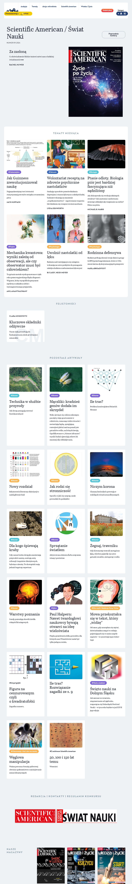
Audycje (24, 6)
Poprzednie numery (114, 34)
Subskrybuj (107, 10)
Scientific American (68, 6)
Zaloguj (121, 10)
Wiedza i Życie (86, 6)
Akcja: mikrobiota (49, 6)
